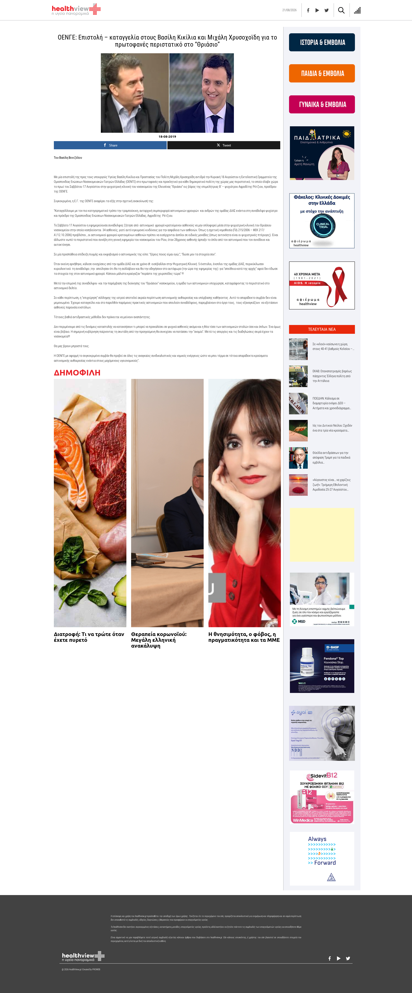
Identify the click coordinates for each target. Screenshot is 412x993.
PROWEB (96, 969)
